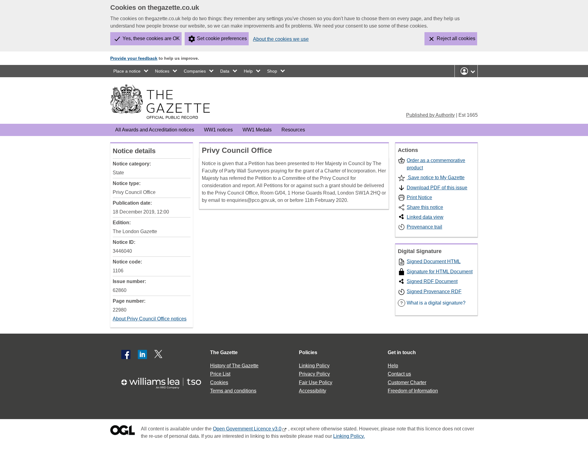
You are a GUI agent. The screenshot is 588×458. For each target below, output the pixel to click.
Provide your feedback (133, 58)
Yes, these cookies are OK (151, 38)
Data (224, 71)
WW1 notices (218, 129)
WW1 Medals (257, 129)
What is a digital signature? (433, 302)
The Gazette (224, 352)
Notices (162, 71)
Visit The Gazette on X (159, 354)
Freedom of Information (413, 390)
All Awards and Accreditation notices (154, 129)
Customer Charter (407, 382)
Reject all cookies (456, 38)
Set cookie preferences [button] (222, 38)
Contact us (399, 374)
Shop (272, 71)
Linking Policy (314, 365)
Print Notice (419, 197)
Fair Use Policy (315, 382)
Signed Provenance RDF (434, 291)
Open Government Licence (122, 431)
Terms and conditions (233, 390)
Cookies (219, 382)
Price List (220, 374)
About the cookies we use (281, 39)
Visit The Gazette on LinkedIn (142, 354)
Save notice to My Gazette (436, 177)
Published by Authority (430, 115)
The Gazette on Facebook (125, 354)
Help (248, 71)
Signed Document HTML (434, 261)
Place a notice (127, 71)
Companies (195, 71)
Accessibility (312, 390)
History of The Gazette (234, 365)
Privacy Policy (314, 374)
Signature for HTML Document (440, 271)
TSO (164, 381)
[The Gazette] (160, 102)
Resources (293, 129)
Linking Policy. (349, 436)
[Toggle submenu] (146, 71)
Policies (308, 352)
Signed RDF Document (432, 281)
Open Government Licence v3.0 (247, 428)
